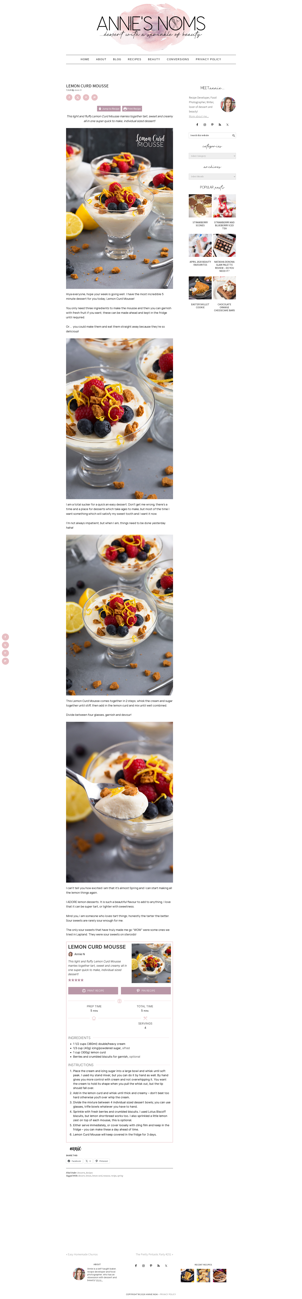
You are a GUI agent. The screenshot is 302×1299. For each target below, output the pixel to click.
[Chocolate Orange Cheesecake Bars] (224, 287)
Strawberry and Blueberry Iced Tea (224, 225)
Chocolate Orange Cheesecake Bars (224, 307)
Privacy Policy (168, 1294)
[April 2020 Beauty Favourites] (200, 245)
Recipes (89, 1173)
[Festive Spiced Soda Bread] (219, 1275)
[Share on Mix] (94, 97)
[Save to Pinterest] (86, 97)
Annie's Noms (151, 26)
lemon (88, 1176)
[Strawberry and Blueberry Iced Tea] (224, 205)
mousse (106, 1176)
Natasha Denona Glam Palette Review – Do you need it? (224, 266)
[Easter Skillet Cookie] (200, 287)
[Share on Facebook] (69, 97)
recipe (113, 1176)
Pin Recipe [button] (148, 990)
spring (120, 1176)
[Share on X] (78, 97)
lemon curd (97, 1176)
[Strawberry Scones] (200, 205)
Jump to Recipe (110, 108)
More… (99, 1280)
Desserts (81, 1173)
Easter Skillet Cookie (200, 306)
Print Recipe (134, 108)
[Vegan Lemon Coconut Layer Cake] (187, 1275)
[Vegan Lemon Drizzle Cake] (203, 1275)
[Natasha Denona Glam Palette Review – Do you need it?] (224, 245)
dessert (81, 1176)
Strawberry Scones (200, 224)
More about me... (199, 116)
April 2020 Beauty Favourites (200, 263)
